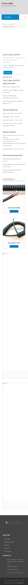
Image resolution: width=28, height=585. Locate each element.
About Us (6, 545)
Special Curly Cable (9, 542)
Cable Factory (7, 551)
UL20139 (10, 67)
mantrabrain (20, 583)
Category (7, 17)
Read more (14, 211)
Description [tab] (8, 72)
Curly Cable (11, 65)
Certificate (7, 548)
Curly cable (7, 3)
